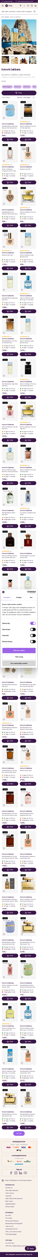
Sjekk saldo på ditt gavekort (14, 1198)
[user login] (24, 6)
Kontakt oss (9, 1187)
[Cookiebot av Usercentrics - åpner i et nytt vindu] (27, 592)
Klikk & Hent (9, 1201)
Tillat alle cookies (19, 650)
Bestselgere (7, 87)
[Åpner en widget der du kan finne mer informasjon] (30, 1248)
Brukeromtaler (9, 1206)
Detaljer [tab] (19, 597)
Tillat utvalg (19, 657)
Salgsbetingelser (10, 1204)
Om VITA (8, 1215)
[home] (9, 5)
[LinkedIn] (20, 1173)
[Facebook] (11, 1173)
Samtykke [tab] (7, 597)
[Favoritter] (28, 6)
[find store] (21, 6)
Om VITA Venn (9, 1243)
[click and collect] (32, 6)
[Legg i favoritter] (4, 118)
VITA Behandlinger (11, 1234)
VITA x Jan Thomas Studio (13, 1231)
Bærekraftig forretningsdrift (13, 1223)
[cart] (36, 6)
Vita (3, 17)
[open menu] (3, 6)
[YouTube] (25, 1173)
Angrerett (8, 1196)
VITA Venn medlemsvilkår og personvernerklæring (20, 1246)
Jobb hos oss (9, 1226)
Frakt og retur (9, 1193)
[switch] (33, 629)
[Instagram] (15, 1173)
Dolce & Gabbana (15, 17)
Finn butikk (8, 1218)
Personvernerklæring (11, 1221)
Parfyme (17, 87)
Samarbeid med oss (11, 1229)
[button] (34, 11)
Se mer (4, 81)
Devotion (26, 87)
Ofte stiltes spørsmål (11, 1190)
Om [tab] (31, 597)
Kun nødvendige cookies (19, 663)
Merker (7, 17)
